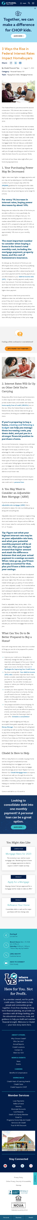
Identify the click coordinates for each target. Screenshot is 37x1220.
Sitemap (18, 1185)
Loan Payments (18, 1101)
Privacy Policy (18, 1177)
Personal (6, 1217)
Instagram (31, 1166)
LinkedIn (15, 63)
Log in (24, 3)
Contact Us (18, 1050)
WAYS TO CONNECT (17, 962)
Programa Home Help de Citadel (18, 1120)
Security (18, 1106)
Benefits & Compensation (18, 1073)
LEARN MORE (18, 827)
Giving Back (18, 1077)
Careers (18, 1069)
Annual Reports (18, 1044)
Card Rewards (18, 1111)
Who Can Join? (18, 1041)
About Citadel (18, 1035)
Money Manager (7, 727)
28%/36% (5, 185)
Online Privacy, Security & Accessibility (18, 1181)
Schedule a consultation (20, 716)
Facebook (11, 63)
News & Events (18, 1057)
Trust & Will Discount (18, 1125)
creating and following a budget (18, 426)
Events (18, 1064)
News (18, 1061)
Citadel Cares (18, 1084)
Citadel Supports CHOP (18, 1087)
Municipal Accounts (18, 1109)
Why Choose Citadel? (18, 1038)
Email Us (18, 1117)
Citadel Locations (18, 1047)
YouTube (5, 1166)
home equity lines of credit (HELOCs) (15, 405)
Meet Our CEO (18, 1052)
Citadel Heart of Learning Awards (18, 1081)
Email (20, 63)
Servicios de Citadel (18, 1122)
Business (18, 1217)
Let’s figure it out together (18, 349)
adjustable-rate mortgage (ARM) (13, 505)
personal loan (19, 482)
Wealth (31, 1217)
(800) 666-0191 (15, 954)
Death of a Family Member (18, 1114)
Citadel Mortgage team (19, 772)
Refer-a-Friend (18, 1103)
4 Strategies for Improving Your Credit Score (19, 668)
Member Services (18, 1095)
